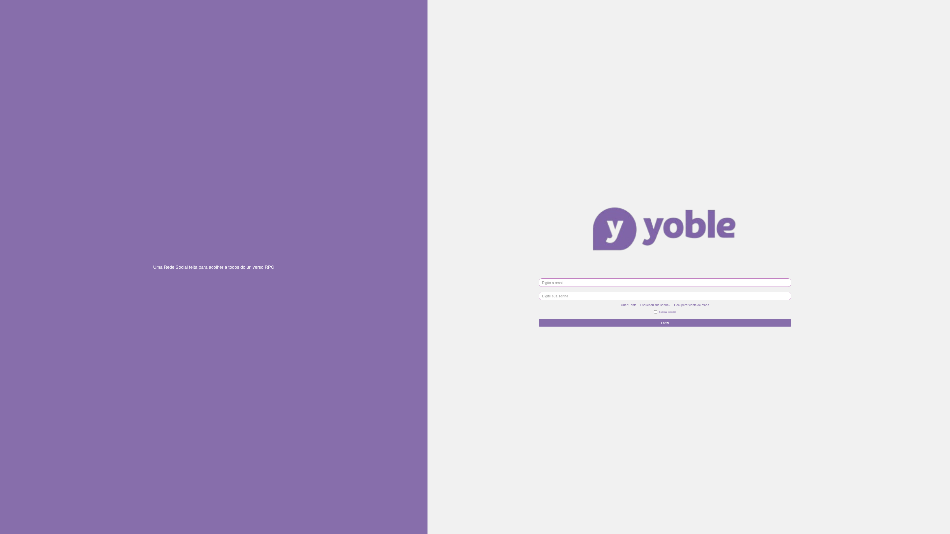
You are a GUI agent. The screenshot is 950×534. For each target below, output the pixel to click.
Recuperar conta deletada (691, 305)
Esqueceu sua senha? (655, 305)
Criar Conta (629, 305)
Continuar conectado (667, 312)
